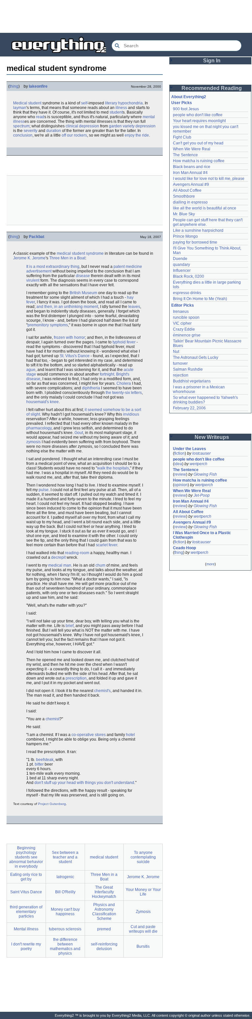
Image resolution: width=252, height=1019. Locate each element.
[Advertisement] (126, 16)
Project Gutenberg (52, 804)
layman (19, 107)
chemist (52, 719)
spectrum (21, 126)
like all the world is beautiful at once (204, 208)
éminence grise (186, 335)
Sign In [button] (211, 60)
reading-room (77, 553)
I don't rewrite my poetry (26, 946)
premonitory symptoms (48, 325)
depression (146, 126)
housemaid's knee (42, 402)
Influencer (182, 270)
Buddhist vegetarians (192, 381)
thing (14, 86)
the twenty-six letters (124, 392)
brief (70, 625)
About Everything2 (188, 97)
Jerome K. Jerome (29, 258)
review (180, 474)
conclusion (22, 135)
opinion (181, 485)
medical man (59, 565)
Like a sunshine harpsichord (198, 230)
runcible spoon (186, 317)
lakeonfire (38, 86)
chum (100, 565)
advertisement (39, 271)
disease (83, 275)
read (40, 117)
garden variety (122, 126)
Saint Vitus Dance (26, 892)
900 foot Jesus (186, 109)
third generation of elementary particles (26, 912)
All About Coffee (187, 190)
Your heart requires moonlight (199, 121)
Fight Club (182, 137)
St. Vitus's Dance (75, 356)
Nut (176, 351)
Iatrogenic (65, 877)
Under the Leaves (189, 448)
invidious (131, 414)
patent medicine (128, 266)
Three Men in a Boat (67, 258)
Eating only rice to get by (26, 876)
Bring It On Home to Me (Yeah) (200, 298)
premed (104, 929)
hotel (130, 734)
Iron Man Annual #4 (190, 172)
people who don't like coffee (197, 115)
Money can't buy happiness (65, 911)
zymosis (33, 442)
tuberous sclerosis (65, 929)
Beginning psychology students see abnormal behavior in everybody (26, 857)
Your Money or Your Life (143, 892)
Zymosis (143, 911)
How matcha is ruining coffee (198, 161)
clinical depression (82, 126)
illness (121, 107)
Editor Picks (182, 305)
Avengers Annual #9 (191, 184)
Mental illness (26, 929)
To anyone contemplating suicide (143, 857)
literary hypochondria (124, 103)
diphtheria (91, 388)
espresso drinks (187, 293)
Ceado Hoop (184, 548)
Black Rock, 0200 (188, 276)
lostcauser (201, 453)
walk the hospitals (113, 468)
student (116, 112)
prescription (76, 678)
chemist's (102, 690)
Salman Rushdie (188, 369)
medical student (104, 857)
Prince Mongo (185, 236)
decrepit (58, 557)
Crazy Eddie (184, 329)
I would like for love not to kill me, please (208, 178)
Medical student (27, 103)
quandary (181, 264)
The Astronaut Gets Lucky (195, 357)
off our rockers (74, 135)
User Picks (181, 102)
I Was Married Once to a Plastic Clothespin (202, 535)
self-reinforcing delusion (104, 946)
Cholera (123, 383)
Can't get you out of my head (198, 143)
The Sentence (185, 155)
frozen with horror (69, 337)
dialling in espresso (190, 202)
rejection (180, 375)
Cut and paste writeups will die (143, 929)
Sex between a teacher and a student (65, 857)
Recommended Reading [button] (211, 88)
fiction (179, 453)
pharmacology (39, 428)
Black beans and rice (191, 166)
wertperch (198, 464)
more (210, 564)
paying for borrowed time (195, 242)
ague (30, 369)
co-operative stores (89, 734)
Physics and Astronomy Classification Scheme (104, 911)
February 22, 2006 (189, 408)
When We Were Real (191, 149)
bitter (39, 764)
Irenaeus (181, 311)
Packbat (36, 236)
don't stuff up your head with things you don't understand (84, 782)
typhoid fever (124, 342)
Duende (180, 258)
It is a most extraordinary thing (52, 266)
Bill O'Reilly (65, 892)
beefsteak (44, 759)
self (84, 103)
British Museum (83, 293)
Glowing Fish (205, 474)
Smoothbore (184, 196)
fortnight (107, 374)
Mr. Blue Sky (184, 214)
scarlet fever (106, 545)
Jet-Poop (202, 495)
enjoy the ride (137, 135)
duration (53, 130)
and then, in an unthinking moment (67, 306)
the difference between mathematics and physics (65, 946)
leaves (134, 306)
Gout (78, 432)
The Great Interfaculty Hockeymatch (104, 892)
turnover (180, 363)
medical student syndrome (80, 253)
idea (178, 464)
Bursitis (143, 946)
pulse (44, 490)
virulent (32, 280)
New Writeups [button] (212, 437)
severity (30, 130)
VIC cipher (182, 323)
